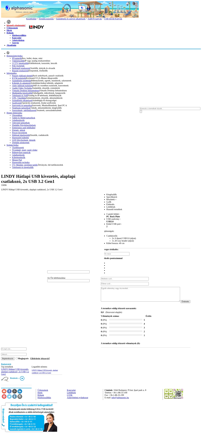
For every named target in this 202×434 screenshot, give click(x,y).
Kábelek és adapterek (21, 83)
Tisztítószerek (18, 147)
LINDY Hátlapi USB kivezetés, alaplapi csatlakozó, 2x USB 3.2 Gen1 (15, 371)
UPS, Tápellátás (19, 98)
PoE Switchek (18, 66)
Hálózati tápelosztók (21, 135)
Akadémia (11, 45)
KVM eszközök (19, 78)
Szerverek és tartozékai (22, 105)
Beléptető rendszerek (21, 68)
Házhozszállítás (19, 35)
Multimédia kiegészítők (22, 93)
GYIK (70, 395)
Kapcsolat (16, 38)
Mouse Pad (17, 160)
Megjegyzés (23, 358)
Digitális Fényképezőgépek (24, 125)
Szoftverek (16, 103)
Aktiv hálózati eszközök (22, 85)
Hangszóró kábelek (20, 137)
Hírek (9, 30)
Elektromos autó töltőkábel (23, 128)
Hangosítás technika (21, 162)
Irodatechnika (12, 145)
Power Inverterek (19, 132)
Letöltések (71, 392)
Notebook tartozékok (21, 108)
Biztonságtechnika (15, 56)
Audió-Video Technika (22, 88)
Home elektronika (14, 113)
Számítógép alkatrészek (22, 100)
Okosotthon (17, 115)
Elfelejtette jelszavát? (40, 358)
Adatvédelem (18, 40)
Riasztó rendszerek (20, 71)
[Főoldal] (9, 23)
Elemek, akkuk (18, 130)
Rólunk (10, 33)
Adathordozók (18, 120)
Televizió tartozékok (21, 123)
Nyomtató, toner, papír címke (24, 150)
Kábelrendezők (18, 157)
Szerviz (15, 43)
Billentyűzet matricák (21, 152)
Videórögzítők (18, 61)
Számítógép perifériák (21, 80)
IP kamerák (17, 58)
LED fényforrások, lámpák (23, 140)
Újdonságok (12, 28)
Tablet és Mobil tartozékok (23, 118)
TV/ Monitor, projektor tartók (25, 165)
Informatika (12, 73)
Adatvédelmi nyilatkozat (77, 397)
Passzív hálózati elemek (22, 75)
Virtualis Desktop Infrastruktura (25, 90)
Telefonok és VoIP (20, 95)
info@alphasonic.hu (120, 397)
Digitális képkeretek (20, 142)
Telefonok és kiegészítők (23, 167)
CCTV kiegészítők (20, 63)
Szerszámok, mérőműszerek (24, 110)
